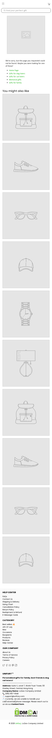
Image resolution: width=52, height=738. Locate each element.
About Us (6, 652)
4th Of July (7, 627)
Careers (6, 660)
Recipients (7, 635)
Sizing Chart (8, 604)
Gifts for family (15, 82)
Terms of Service (10, 655)
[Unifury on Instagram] (16, 666)
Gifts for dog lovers (17, 73)
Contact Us (7, 599)
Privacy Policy (8, 657)
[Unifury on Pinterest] (13, 666)
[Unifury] (26, 4)
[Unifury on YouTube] (10, 666)
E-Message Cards (10, 615)
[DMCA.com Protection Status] (26, 712)
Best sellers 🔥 (9, 624)
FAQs (5, 596)
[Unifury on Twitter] (4, 666)
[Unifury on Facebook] (7, 666)
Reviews (6, 640)
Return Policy (8, 609)
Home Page (14, 70)
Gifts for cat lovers (16, 76)
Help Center (8, 643)
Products (6, 637)
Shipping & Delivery (11, 601)
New (4, 629)
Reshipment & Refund (12, 612)
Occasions (7, 632)
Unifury (18, 723)
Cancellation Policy (11, 607)
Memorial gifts (15, 79)
